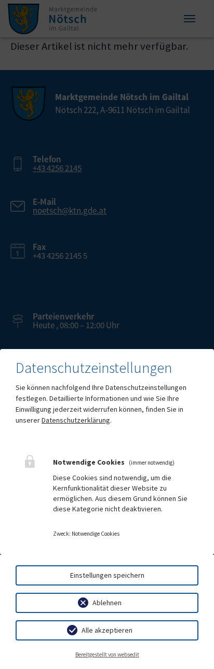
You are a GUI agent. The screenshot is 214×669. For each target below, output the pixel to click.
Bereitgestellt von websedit (107, 654)
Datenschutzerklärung (76, 420)
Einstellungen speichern (107, 575)
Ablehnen (107, 602)
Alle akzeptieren (107, 630)
